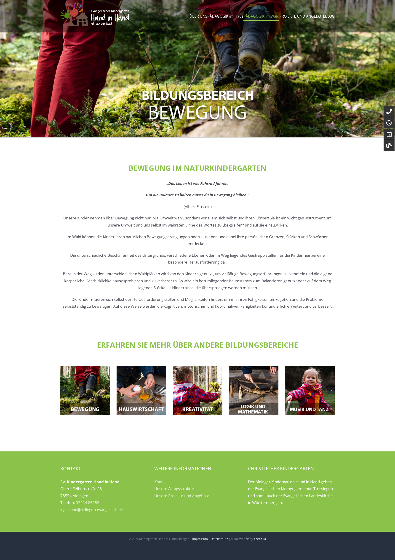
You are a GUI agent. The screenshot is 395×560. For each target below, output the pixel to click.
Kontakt (161, 481)
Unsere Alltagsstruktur (174, 488)
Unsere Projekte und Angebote (181, 495)
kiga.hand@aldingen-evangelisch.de (91, 509)
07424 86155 (87, 502)
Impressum (200, 539)
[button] (63, 390)
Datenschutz (219, 539)
